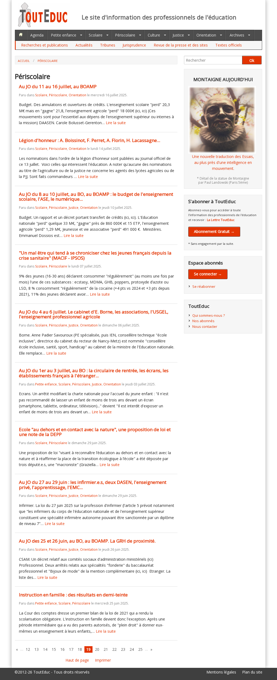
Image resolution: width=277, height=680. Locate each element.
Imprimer (103, 660)
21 (106, 649)
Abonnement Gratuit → (214, 231)
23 (123, 649)
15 (54, 649)
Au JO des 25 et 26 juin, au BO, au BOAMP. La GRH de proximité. (87, 541)
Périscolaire (125, 35)
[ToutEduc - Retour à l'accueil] (44, 25)
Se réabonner (203, 286)
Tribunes (107, 45)
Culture (154, 35)
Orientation (206, 35)
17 (71, 649)
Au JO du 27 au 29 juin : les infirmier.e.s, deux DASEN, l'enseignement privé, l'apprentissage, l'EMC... (92, 484)
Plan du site (252, 672)
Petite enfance (63, 35)
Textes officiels (228, 45)
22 (114, 649)
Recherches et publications (44, 45)
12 (28, 649)
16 (62, 649)
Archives (237, 35)
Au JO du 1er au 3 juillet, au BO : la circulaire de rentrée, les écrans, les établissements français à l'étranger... (94, 373)
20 (97, 649)
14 (45, 649)
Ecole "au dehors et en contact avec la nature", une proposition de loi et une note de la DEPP (95, 432)
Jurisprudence (134, 45)
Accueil (24, 61)
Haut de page (77, 660)
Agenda (37, 35)
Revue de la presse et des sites (181, 45)
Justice (178, 35)
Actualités (84, 45)
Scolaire (96, 35)
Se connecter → (208, 273)
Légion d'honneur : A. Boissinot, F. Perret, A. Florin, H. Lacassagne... (89, 140)
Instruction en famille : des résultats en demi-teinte (73, 595)
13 (36, 649)
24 (132, 649)
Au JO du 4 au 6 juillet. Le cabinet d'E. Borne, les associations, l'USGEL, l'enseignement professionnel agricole (93, 314)
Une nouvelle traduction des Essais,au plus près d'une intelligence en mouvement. (223, 162)
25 (140, 649)
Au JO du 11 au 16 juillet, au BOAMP (58, 86)
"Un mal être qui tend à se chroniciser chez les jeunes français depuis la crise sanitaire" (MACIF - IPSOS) (95, 255)
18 (80, 649)
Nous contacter (204, 326)
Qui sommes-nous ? (208, 315)
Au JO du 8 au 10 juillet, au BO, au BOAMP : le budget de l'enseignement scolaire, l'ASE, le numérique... (96, 196)
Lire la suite (116, 122)
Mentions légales (221, 672)
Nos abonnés (203, 320)
